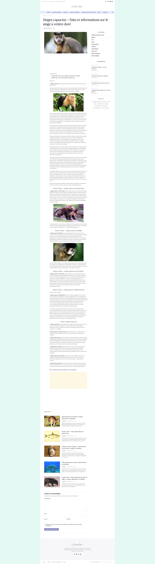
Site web (68, 519)
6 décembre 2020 (70, 481)
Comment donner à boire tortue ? (100, 83)
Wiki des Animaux (56, 12)
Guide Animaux (94, 48)
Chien (92, 42)
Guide (99, 12)
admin (64, 450)
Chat (92, 39)
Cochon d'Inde (94, 44)
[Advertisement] (65, 63)
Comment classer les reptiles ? (99, 76)
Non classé (94, 51)
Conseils (105, 12)
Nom (45, 513)
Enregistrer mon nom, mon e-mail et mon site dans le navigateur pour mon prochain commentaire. (63, 525)
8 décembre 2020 (70, 450)
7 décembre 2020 (70, 466)
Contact (63, 1)
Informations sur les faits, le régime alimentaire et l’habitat (65, 75)
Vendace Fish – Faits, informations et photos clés (63, 77)
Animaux (65, 12)
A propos (47, 1)
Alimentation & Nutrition (88, 12)
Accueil (43, 1)
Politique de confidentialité (55, 1)
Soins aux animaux (74, 12)
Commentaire (47, 498)
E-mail (46, 519)
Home (48, 12)
